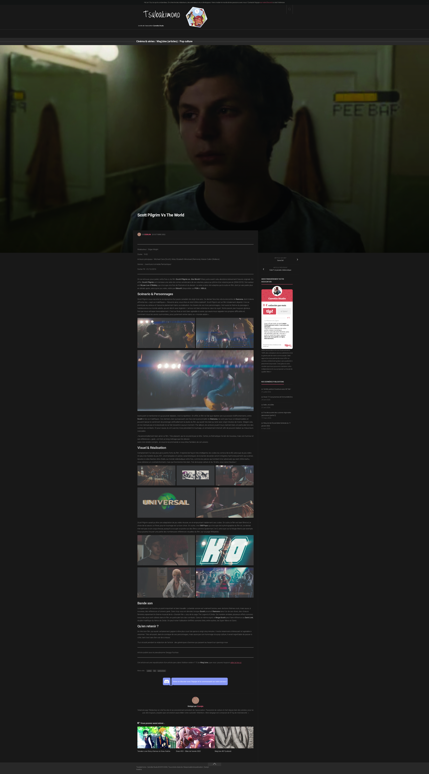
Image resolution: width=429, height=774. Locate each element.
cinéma (149, 671)
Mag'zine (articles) (167, 41)
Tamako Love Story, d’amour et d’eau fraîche (153, 751)
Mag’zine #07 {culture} (223, 751)
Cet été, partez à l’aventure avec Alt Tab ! (277, 389)
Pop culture (186, 41)
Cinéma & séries (145, 41)
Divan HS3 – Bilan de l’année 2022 (188, 751)
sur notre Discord (266, 2)
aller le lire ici (236, 662)
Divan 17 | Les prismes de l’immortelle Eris (278, 397)
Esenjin (147, 234)
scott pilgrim (161, 671)
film (155, 671)
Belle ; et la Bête (268, 405)
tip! (269, 311)
